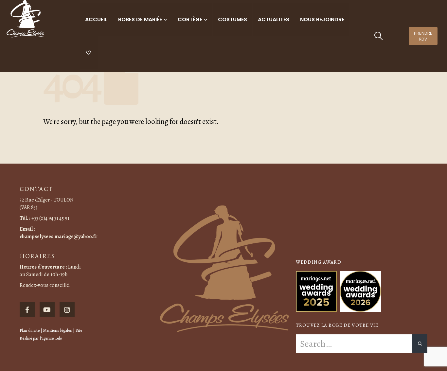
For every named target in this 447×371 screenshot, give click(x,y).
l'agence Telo (51, 338)
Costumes (232, 19)
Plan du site (30, 330)
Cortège (190, 19)
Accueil (96, 19)
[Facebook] (27, 309)
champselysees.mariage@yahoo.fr (59, 236)
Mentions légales (57, 330)
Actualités (273, 19)
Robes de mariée (140, 19)
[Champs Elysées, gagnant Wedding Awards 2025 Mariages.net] (316, 291)
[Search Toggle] (379, 36)
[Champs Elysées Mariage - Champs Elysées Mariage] (25, 19)
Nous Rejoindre (322, 19)
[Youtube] (47, 309)
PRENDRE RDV (423, 36)
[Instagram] (67, 309)
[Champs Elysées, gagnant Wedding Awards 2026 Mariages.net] (360, 291)
